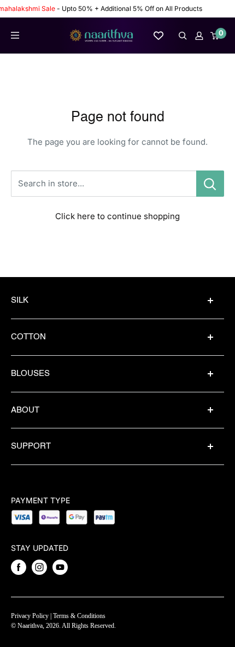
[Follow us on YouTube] (60, 567)
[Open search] (183, 36)
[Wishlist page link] (158, 35)
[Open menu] (15, 35)
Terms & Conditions (79, 616)
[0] (215, 36)
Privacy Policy (30, 616)
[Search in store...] (210, 183)
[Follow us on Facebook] (18, 567)
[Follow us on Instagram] (39, 567)
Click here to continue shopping (117, 216)
